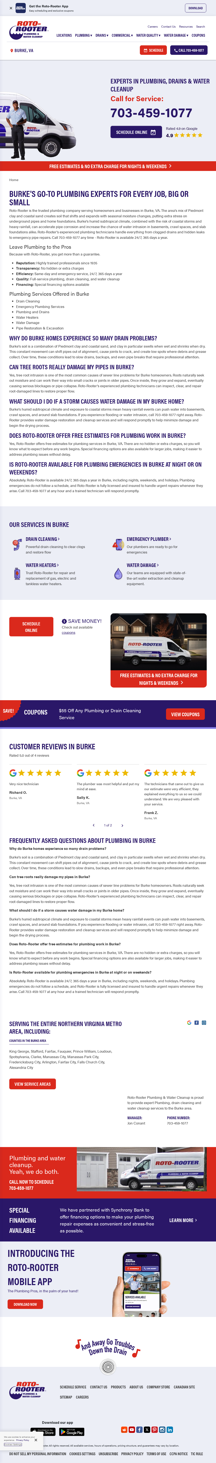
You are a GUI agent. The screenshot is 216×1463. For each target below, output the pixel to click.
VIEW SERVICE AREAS (33, 1083)
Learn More (181, 1220)
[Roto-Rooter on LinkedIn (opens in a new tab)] (170, 1430)
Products (118, 1386)
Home (13, 179)
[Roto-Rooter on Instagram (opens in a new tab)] (162, 1430)
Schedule (155, 50)
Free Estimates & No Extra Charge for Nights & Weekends (108, 166)
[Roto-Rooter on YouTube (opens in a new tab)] (132, 1430)
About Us (136, 1386)
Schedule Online (132, 132)
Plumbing (83, 35)
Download (196, 7)
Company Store (158, 1386)
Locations (64, 35)
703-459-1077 (151, 111)
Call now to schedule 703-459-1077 (31, 1184)
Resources (186, 26)
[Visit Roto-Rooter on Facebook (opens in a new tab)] (196, 1022)
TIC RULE (197, 1453)
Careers (153, 26)
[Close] (35, 1440)
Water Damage (176, 35)
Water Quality (148, 35)
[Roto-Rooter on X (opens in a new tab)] (147, 1430)
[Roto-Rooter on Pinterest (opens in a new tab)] (154, 1430)
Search (200, 26)
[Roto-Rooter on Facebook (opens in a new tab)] (139, 1430)
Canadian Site (184, 1386)
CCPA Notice (179, 1453)
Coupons (198, 35)
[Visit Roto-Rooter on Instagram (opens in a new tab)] (204, 1022)
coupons (68, 632)
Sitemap (66, 1397)
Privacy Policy (132, 1453)
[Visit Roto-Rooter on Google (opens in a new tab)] (189, 1022)
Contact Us (168, 26)
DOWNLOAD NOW (25, 1304)
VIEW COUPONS (185, 714)
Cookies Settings (82, 1453)
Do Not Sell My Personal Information (37, 1453)
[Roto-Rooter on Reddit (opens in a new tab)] (124, 1430)
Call (191, 50)
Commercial (122, 35)
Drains (102, 35)
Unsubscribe (108, 1453)
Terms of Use (156, 1453)
